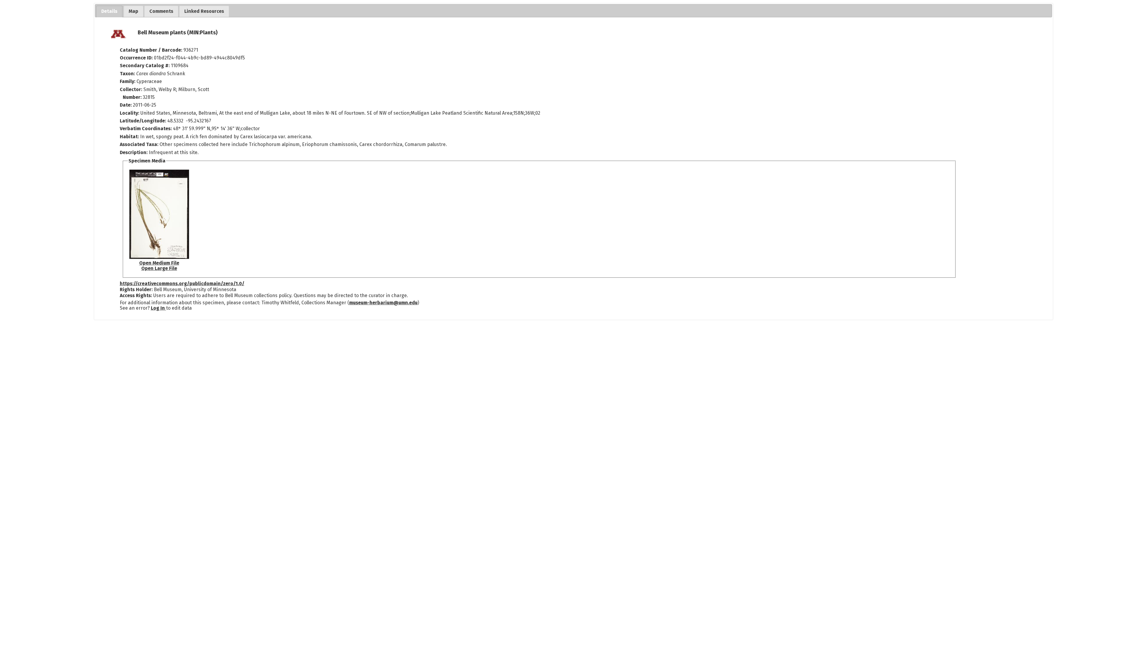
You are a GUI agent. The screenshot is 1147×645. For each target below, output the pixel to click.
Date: (126, 105)
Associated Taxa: (140, 144)
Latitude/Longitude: (143, 121)
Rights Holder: (136, 289)
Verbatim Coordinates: (146, 128)
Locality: (129, 113)
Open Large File (159, 268)
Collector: (131, 89)
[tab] (109, 11)
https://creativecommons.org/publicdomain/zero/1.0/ (182, 283)
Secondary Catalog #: (145, 65)
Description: (134, 152)
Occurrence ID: (137, 58)
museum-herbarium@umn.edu (383, 302)
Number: (133, 97)
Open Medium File (159, 263)
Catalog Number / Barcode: (151, 50)
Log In (158, 308)
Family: (127, 81)
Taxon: (127, 73)
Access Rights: (136, 295)
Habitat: (130, 136)
